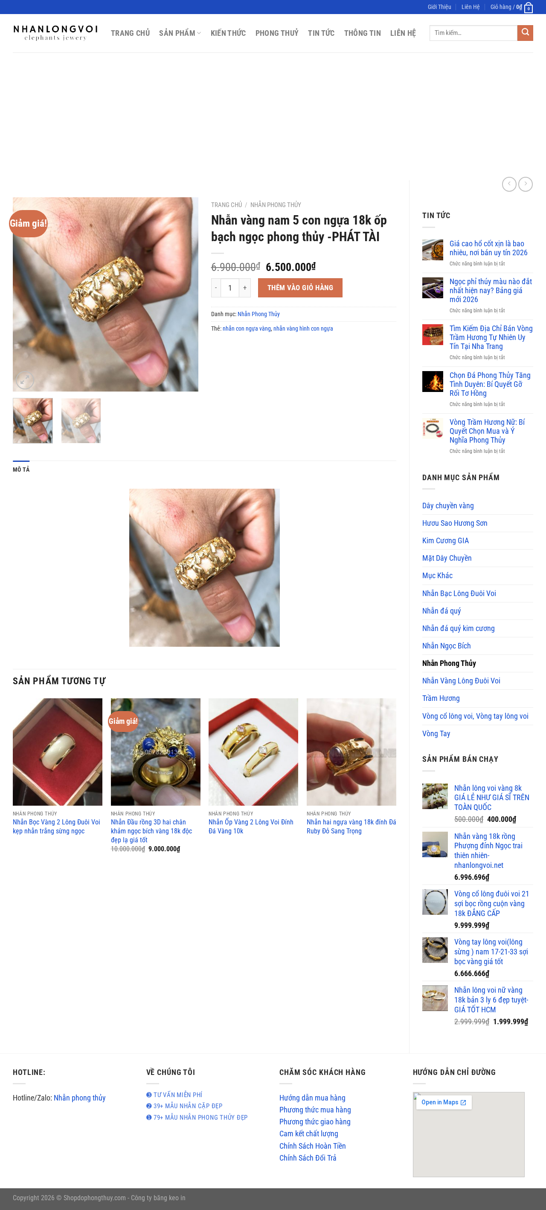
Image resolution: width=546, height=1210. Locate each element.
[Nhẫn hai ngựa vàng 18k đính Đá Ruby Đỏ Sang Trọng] (351, 752)
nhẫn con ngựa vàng (247, 328)
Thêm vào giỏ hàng (300, 287)
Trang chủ (226, 205)
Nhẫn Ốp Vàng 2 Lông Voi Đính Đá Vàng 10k (251, 826)
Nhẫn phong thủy (80, 1098)
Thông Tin (362, 33)
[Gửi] (525, 33)
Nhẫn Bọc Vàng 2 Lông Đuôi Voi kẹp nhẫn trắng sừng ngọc (56, 826)
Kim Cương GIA (445, 540)
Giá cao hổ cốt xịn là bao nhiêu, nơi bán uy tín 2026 (489, 248)
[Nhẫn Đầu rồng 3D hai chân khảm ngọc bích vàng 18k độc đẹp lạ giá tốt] (155, 752)
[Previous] (27, 294)
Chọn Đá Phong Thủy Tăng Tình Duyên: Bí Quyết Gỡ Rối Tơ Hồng (490, 384)
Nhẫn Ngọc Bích (446, 646)
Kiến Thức (228, 33)
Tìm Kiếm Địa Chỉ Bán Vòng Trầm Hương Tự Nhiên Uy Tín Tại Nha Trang (491, 337)
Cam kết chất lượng (308, 1133)
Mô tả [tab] (21, 469)
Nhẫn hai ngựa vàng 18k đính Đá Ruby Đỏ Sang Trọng (351, 826)
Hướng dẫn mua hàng (312, 1098)
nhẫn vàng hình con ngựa (303, 328)
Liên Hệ (471, 6)
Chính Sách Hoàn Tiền (312, 1146)
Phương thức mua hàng (315, 1110)
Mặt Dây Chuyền (447, 558)
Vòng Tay (436, 733)
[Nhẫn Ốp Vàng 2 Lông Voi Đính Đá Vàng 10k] (253, 752)
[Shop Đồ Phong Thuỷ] (55, 33)
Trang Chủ (130, 33)
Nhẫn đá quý (441, 611)
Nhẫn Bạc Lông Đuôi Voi (459, 593)
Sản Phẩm (177, 33)
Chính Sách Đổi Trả (308, 1158)
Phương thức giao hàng (315, 1122)
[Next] (184, 294)
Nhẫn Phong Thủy (449, 663)
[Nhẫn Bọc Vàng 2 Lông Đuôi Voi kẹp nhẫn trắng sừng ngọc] (57, 752)
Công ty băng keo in (158, 1198)
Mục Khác (437, 575)
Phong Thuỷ (277, 33)
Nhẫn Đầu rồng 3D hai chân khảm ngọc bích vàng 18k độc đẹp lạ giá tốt (151, 831)
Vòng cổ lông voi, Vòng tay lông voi (475, 716)
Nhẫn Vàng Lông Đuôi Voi (461, 681)
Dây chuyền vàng (448, 505)
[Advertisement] (273, 116)
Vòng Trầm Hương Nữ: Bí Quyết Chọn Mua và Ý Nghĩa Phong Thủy (487, 431)
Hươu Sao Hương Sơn (455, 523)
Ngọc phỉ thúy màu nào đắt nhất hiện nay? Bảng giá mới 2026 (491, 290)
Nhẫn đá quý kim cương (458, 628)
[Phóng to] (25, 380)
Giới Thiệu (439, 6)
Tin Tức (321, 33)
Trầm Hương (441, 698)
